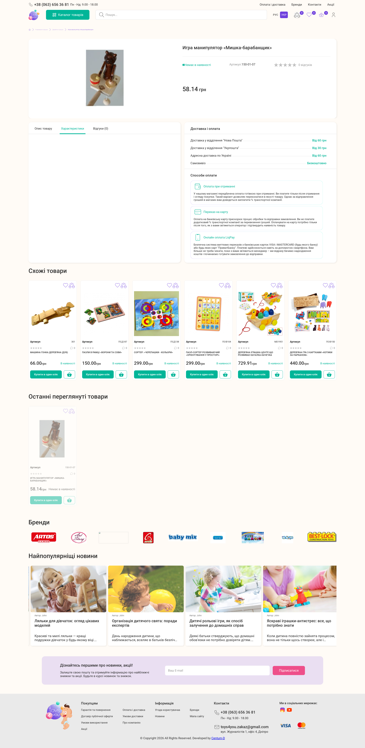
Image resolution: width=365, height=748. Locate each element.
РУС (275, 14)
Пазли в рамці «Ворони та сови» (102, 352)
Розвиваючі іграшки (41, 29)
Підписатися (289, 670)
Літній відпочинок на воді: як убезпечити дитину (291, 623)
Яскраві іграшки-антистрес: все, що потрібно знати (219, 623)
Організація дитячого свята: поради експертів (64, 623)
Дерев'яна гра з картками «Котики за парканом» (311, 353)
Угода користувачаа (167, 709)
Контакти (314, 4)
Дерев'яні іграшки (57, 29)
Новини (160, 716)
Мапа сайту (197, 716)
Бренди (296, 4)
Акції (330, 4)
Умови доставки (133, 716)
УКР (283, 14)
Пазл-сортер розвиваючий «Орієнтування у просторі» (203, 353)
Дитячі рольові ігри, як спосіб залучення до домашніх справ (137, 623)
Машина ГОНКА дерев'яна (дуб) (49, 352)
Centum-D (218, 738)
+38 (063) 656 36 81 (51, 4)
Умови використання (94, 722)
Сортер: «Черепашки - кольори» (153, 352)
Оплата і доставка (272, 4)
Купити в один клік (46, 374)
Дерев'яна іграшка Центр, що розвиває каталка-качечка (255, 353)
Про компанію (131, 722)
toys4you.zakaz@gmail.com (245, 727)
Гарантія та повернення (95, 709)
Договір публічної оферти (97, 716)
